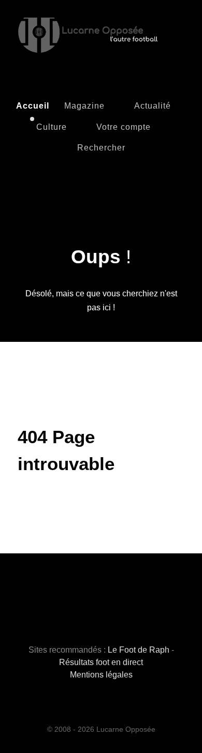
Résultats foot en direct (101, 662)
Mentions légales (101, 674)
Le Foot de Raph (138, 649)
